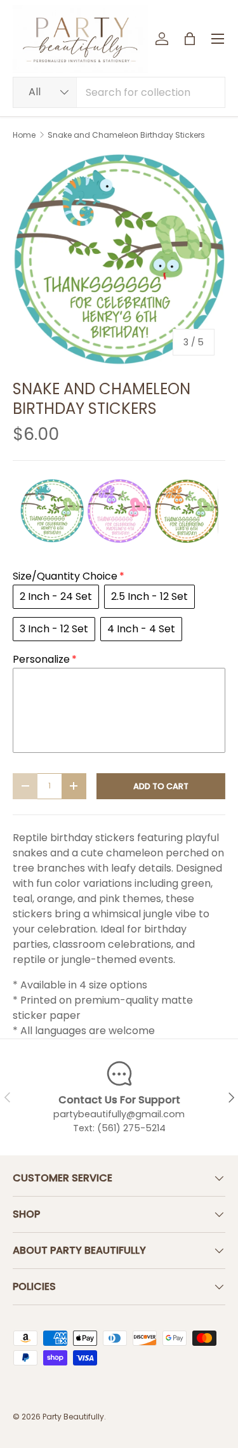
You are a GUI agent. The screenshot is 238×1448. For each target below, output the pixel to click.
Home (24, 135)
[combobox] (119, 92)
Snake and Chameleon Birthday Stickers (126, 135)
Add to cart (160, 786)
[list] (119, 260)
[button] (190, 39)
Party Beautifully (73, 1416)
